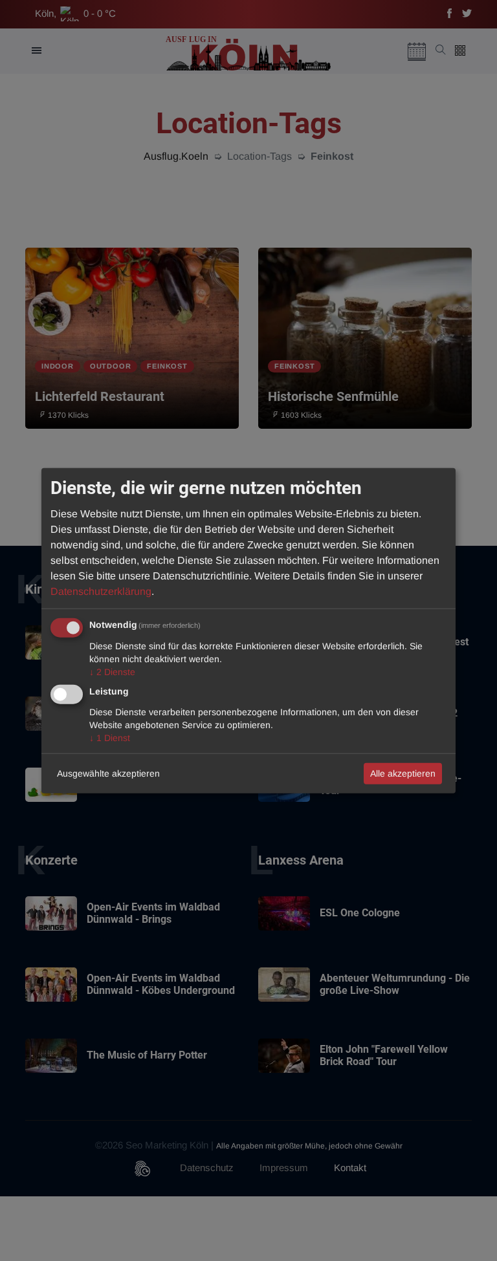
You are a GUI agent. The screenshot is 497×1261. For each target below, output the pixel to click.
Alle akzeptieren (403, 773)
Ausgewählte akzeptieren (108, 773)
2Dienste (112, 671)
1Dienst (109, 737)
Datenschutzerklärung (100, 590)
